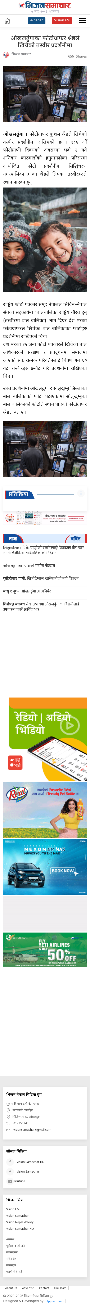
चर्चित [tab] (75, 538)
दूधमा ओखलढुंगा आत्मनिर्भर (27, 591)
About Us (11, 1288)
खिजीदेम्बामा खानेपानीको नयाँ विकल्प (41, 579)
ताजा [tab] (13, 538)
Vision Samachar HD (30, 1162)
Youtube (19, 1181)
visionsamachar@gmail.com (32, 1130)
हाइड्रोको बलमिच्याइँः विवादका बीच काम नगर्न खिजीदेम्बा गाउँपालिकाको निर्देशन (43, 550)
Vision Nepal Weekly (19, 1222)
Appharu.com (54, 1301)
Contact (44, 1288)
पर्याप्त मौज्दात (29, 566)
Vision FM (12, 1209)
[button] (82, 21)
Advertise (28, 1288)
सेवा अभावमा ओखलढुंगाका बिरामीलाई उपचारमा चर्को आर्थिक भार (41, 607)
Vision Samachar (28, 1172)
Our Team (60, 1288)
